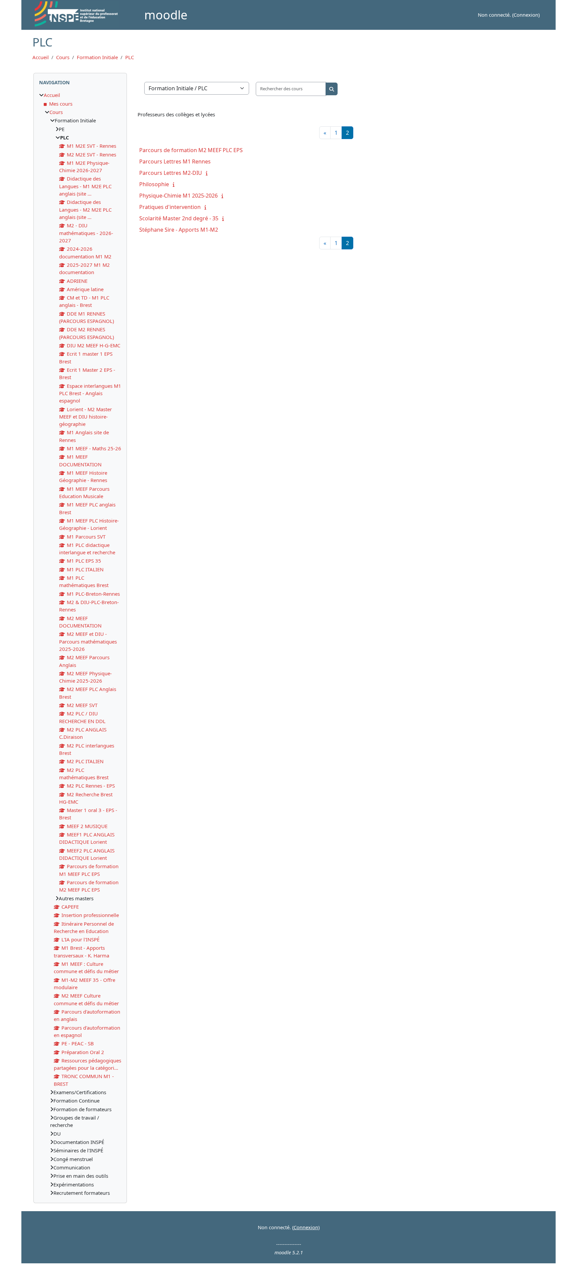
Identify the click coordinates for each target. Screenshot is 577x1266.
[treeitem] (80, 643)
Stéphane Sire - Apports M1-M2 (178, 229)
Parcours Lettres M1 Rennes (175, 161)
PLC (129, 57)
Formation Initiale (97, 57)
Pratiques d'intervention (170, 207)
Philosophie (154, 184)
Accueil (40, 57)
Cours (62, 57)
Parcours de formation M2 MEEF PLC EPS (191, 150)
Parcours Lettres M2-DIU (170, 173)
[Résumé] (208, 172)
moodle (165, 15)
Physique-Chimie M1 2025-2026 (178, 195)
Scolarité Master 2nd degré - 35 (178, 218)
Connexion (526, 14)
